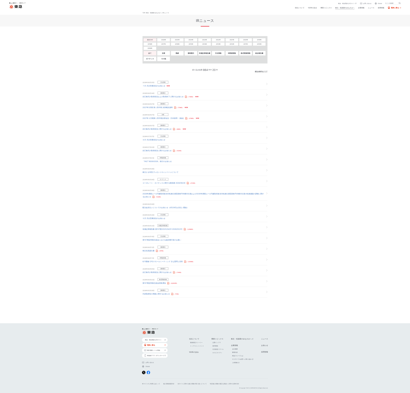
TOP (144, 13)
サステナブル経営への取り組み (243, 359)
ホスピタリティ (217, 352)
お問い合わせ (367, 3)
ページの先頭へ (274, 316)
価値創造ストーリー (196, 342)
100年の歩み (312, 8)
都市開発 (215, 346)
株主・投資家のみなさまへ (344, 8)
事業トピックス (326, 8)
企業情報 (361, 8)
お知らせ (264, 345)
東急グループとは (237, 356)
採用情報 (381, 8)
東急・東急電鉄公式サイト (347, 4)
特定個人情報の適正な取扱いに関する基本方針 (224, 384)
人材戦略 (236, 362)
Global (380, 3)
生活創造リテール (218, 349)
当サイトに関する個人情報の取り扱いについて (192, 384)
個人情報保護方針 (168, 384)
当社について (299, 8)
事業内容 (235, 352)
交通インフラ (216, 342)
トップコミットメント (197, 346)
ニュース (371, 8)
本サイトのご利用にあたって (151, 384)
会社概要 (235, 349)
